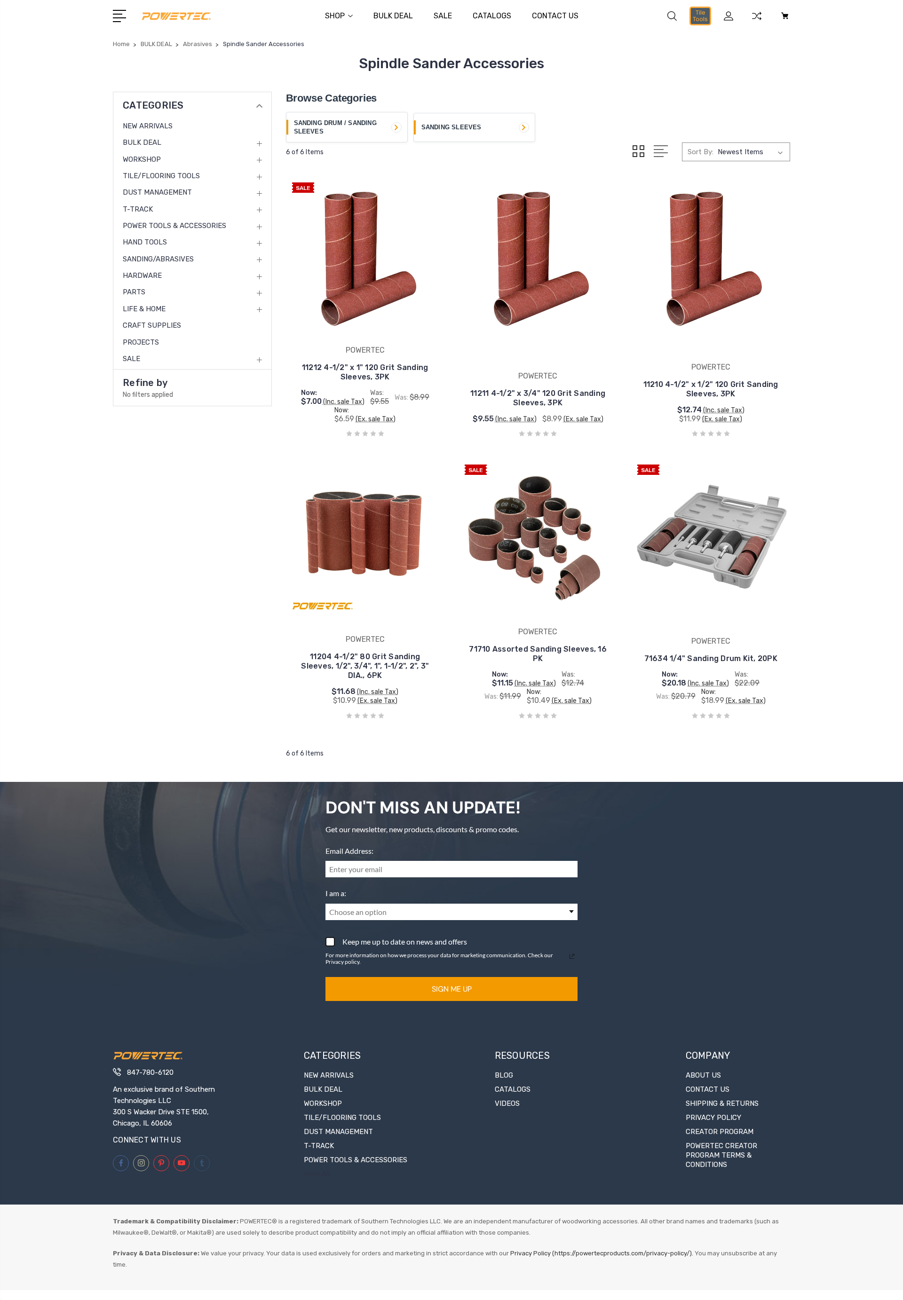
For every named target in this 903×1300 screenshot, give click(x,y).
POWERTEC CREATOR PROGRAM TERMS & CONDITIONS (721, 1155)
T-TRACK (138, 209)
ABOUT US (703, 1075)
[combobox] (451, 912)
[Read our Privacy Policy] (572, 956)
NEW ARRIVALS (148, 126)
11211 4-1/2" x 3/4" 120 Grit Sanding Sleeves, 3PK (537, 398)
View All (317, 1174)
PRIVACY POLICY (713, 1117)
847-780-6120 (150, 1072)
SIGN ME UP (452, 989)
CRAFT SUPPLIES (152, 325)
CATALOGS (492, 15)
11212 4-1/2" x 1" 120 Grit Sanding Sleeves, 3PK (365, 372)
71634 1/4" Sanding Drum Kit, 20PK (710, 658)
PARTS (134, 292)
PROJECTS (141, 342)
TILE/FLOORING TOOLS (161, 176)
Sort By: (700, 152)
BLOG (504, 1075)
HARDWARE (142, 275)
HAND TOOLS (145, 242)
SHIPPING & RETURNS (722, 1103)
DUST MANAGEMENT (157, 192)
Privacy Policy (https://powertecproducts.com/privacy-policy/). (601, 1253)
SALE (443, 15)
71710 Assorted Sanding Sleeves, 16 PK (538, 654)
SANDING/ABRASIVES (158, 259)
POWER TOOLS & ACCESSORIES (174, 225)
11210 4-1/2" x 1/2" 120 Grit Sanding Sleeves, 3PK (710, 389)
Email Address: (349, 850)
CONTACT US (555, 15)
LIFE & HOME (144, 309)
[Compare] (757, 21)
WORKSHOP (142, 159)
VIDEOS (507, 1103)
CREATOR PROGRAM (719, 1131)
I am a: (335, 893)
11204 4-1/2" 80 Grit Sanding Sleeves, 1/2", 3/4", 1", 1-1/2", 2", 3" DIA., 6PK (365, 666)
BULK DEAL (393, 15)
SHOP (335, 15)
